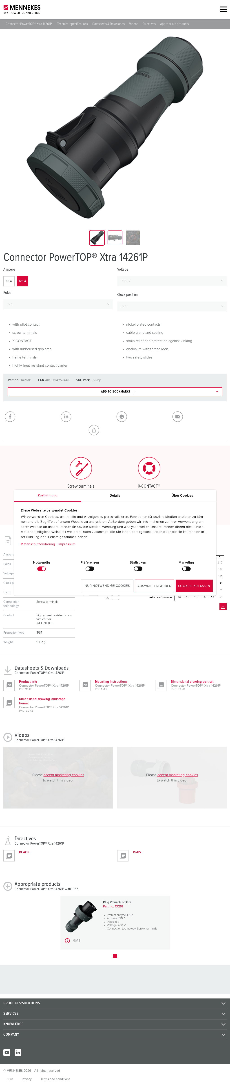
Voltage (122, 270)
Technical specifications (72, 24)
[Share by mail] (199, 416)
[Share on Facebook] (31, 416)
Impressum (67, 544)
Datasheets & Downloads (108, 24)
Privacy (27, 1079)
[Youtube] (6, 1052)
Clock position (127, 295)
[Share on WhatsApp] (143, 416)
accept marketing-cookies (64, 775)
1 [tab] (115, 956)
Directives (149, 24)
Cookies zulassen (194, 586)
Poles (7, 293)
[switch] (90, 568)
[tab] (97, 238)
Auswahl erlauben (154, 586)
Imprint (8, 1079)
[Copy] (115, 430)
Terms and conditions (55, 1079)
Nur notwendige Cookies (107, 585)
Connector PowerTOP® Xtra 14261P (29, 24)
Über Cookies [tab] (182, 495)
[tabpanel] (115, 128)
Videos (133, 24)
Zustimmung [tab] (48, 495)
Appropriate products (174, 24)
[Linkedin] (18, 1052)
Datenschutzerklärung (38, 544)
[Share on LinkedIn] (87, 416)
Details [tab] (115, 495)
